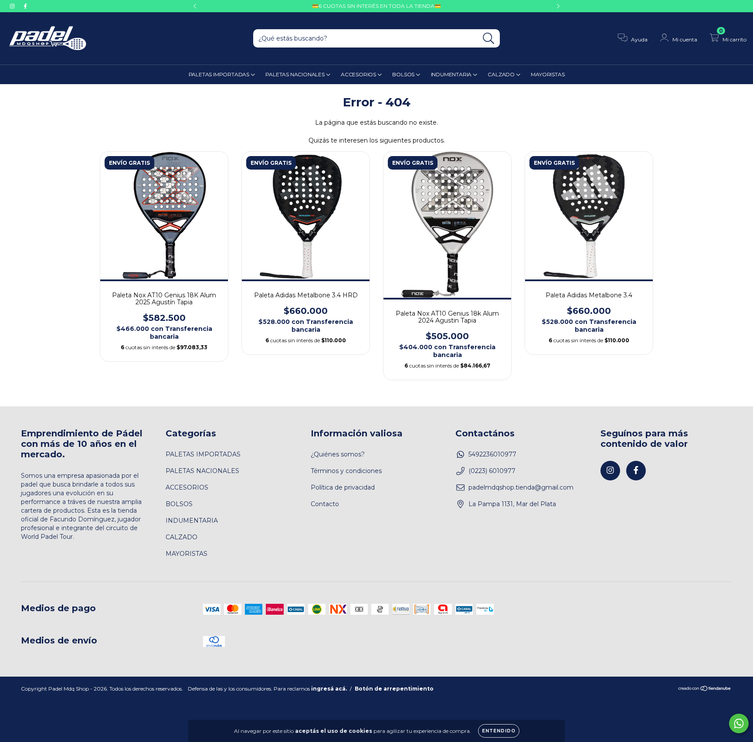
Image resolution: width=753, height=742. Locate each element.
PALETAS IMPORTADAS (220, 74)
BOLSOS (404, 74)
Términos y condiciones (346, 471)
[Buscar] (488, 38)
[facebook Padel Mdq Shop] (25, 6)
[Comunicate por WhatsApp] (739, 723)
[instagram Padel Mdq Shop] (13, 6)
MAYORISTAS (547, 74)
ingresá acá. (329, 688)
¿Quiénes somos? (338, 454)
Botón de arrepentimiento (394, 688)
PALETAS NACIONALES (295, 74)
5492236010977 (492, 454)
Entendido (499, 731)
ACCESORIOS (359, 74)
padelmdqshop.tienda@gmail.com (520, 487)
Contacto (325, 504)
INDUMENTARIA (452, 74)
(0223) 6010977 (492, 471)
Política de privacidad (343, 487)
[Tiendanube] (705, 689)
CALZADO (502, 74)
